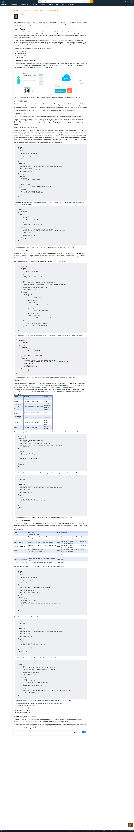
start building (80, 724)
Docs (57, 4)
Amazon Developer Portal (37, 63)
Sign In (126, 1)
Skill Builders (4, 4)
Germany (28, 728)
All (39, 1)
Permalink (74, 732)
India (35, 728)
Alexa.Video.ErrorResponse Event (69, 527)
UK (24, 728)
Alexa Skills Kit (20, 719)
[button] (5, 830)
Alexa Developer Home (127, 830)
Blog (63, 4)
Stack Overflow (114, 830)
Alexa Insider (71, 4)
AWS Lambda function (63, 63)
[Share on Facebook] (83, 732)
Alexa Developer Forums (24, 712)
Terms (104, 830)
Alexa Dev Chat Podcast (23, 710)
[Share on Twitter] (85, 732)
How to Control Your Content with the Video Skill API (37, 10)
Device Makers (14, 4)
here (79, 97)
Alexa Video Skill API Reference (26, 705)
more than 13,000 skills (32, 724)
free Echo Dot (48, 726)
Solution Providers (25, 4)
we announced (21, 22)
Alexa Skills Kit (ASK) (23, 708)
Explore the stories (50, 724)
